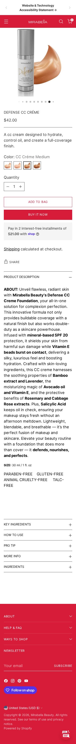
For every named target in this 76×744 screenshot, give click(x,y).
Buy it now (38, 214)
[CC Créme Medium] (27, 165)
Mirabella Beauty (42, 715)
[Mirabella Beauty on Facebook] (6, 681)
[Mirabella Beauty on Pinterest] (19, 681)
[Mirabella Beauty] (38, 21)
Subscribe (63, 665)
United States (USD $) (24, 708)
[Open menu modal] (6, 21)
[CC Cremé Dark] (37, 165)
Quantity (11, 177)
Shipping (12, 249)
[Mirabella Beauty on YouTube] (26, 681)
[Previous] (6, 7)
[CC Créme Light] (18, 165)
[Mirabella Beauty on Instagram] (13, 681)
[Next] (69, 7)
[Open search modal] (61, 21)
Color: (27, 157)
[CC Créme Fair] (8, 165)
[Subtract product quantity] (8, 186)
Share (14, 262)
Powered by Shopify (18, 728)
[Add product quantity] (20, 186)
